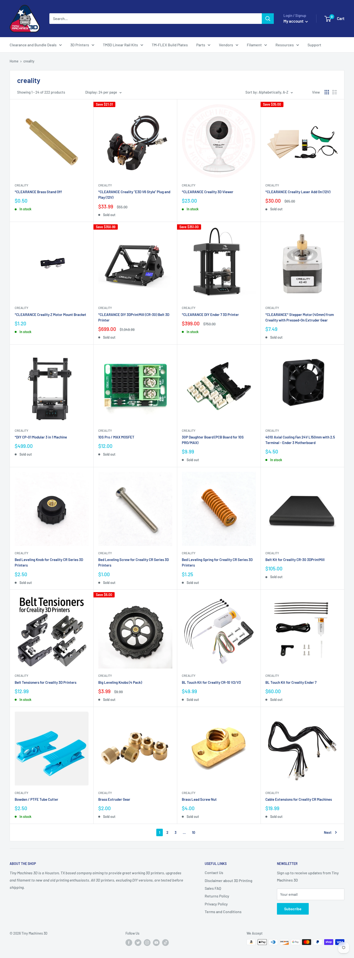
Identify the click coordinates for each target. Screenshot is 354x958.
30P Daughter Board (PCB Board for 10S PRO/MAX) (213, 440)
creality (28, 61)
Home (14, 61)
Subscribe (293, 908)
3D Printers (79, 44)
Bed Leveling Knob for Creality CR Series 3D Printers (49, 562)
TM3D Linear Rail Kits (120, 44)
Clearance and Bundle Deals (33, 44)
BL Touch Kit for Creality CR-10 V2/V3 (211, 682)
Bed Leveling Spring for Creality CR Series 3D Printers (217, 562)
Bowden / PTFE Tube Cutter (36, 799)
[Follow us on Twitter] (138, 942)
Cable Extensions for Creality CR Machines (298, 799)
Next (328, 832)
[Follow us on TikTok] (165, 942)
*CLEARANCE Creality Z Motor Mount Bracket (50, 314)
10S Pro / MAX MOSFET (116, 437)
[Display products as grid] (327, 92)
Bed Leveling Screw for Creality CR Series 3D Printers (133, 562)
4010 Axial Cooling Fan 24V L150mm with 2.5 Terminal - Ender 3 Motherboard (300, 440)
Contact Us (214, 872)
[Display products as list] (335, 92)
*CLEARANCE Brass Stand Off (38, 192)
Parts (200, 44)
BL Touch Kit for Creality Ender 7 (290, 682)
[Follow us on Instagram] (147, 942)
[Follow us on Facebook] (128, 942)
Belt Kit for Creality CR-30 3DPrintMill (295, 559)
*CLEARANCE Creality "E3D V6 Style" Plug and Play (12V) (134, 194)
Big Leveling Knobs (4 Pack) (120, 682)
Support (314, 44)
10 (193, 832)
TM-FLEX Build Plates (170, 44)
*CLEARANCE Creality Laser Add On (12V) (297, 192)
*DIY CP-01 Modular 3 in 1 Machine (41, 437)
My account (293, 21)
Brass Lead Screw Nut (199, 799)
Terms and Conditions (223, 911)
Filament (254, 44)
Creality (21, 185)
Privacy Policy (216, 904)
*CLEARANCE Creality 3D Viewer (207, 192)
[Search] (268, 18)
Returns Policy (217, 896)
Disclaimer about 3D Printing (228, 880)
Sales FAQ (213, 888)
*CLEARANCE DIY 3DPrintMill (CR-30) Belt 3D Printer (133, 317)
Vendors (226, 44)
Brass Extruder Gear (114, 799)
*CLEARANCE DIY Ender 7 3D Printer (210, 314)
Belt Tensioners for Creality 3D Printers (45, 682)
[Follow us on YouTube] (156, 942)
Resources (284, 44)
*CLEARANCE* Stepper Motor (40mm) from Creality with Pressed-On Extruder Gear (299, 317)
